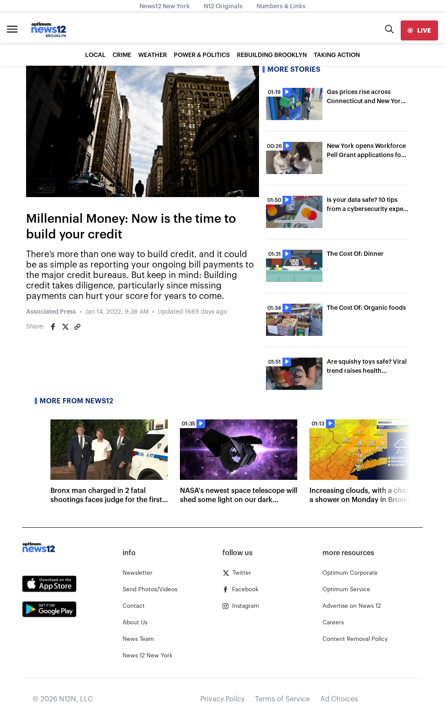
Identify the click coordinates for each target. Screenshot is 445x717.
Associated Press (51, 312)
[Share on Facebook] (53, 326)
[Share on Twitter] (65, 326)
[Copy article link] (77, 326)
